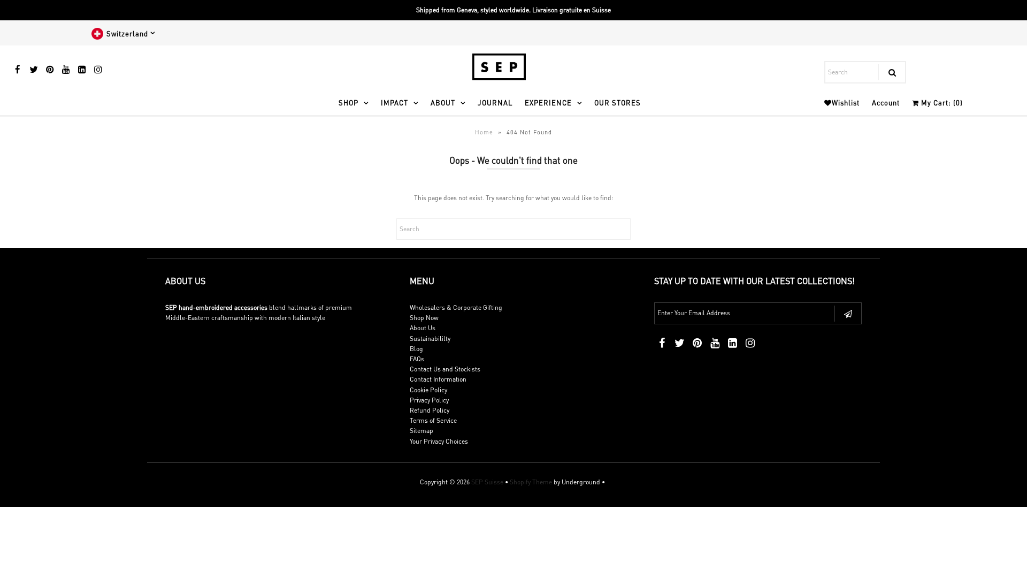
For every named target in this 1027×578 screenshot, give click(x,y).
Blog (416, 349)
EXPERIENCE (548, 102)
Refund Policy (429, 410)
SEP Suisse (487, 482)
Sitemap (421, 431)
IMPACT (394, 102)
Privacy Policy (429, 400)
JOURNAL (495, 102)
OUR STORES (617, 102)
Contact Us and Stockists (445, 369)
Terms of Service (433, 420)
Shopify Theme (531, 482)
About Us (422, 328)
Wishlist (846, 102)
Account (886, 102)
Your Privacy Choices (439, 441)
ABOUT (443, 102)
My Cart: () (941, 102)
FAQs (417, 359)
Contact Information (438, 379)
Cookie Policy (428, 390)
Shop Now (424, 318)
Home (484, 132)
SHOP (348, 102)
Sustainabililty (430, 338)
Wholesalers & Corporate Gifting (456, 307)
